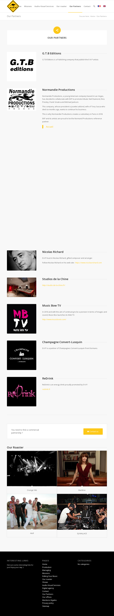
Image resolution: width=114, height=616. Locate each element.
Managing (46, 570)
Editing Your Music (49, 576)
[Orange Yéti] (32, 468)
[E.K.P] (13, 6)
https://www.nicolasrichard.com (88, 262)
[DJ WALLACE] (82, 512)
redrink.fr (46, 389)
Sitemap (45, 606)
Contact (45, 591)
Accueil (49, 126)
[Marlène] (82, 468)
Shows (45, 582)
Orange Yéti (32, 490)
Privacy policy (48, 603)
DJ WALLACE (82, 533)
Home (44, 564)
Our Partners (14, 16)
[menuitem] (19, 6)
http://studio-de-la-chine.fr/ (53, 285)
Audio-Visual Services (51, 585)
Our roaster (47, 579)
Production (46, 567)
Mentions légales (49, 600)
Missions (46, 573)
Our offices (47, 597)
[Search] (94, 6)
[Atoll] (32, 511)
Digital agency (48, 588)
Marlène (82, 490)
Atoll (32, 533)
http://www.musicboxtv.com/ (54, 319)
